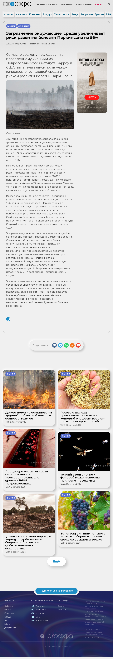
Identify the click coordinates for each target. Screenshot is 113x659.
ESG (108, 14)
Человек (21, 14)
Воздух (47, 14)
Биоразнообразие (92, 14)
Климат (8, 14)
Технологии (61, 14)
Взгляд (52, 4)
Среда (78, 4)
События (39, 4)
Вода (74, 14)
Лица (88, 4)
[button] (54, 345)
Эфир (97, 4)
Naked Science (48, 44)
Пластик (34, 14)
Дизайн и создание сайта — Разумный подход (93, 652)
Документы (10, 628)
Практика (66, 4)
